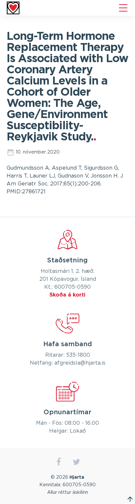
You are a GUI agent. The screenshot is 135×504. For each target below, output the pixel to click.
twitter (76, 462)
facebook (58, 462)
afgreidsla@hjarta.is (80, 363)
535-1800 (78, 355)
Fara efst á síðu (130, 499)
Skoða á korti (67, 295)
